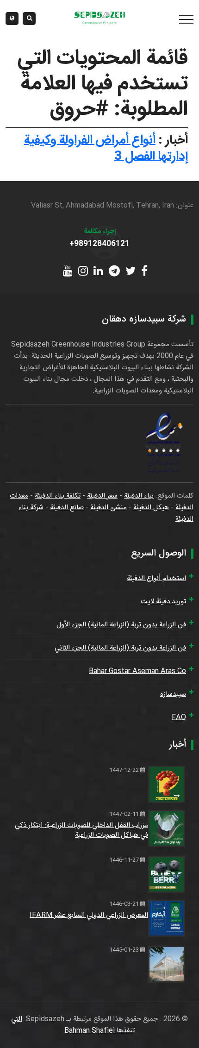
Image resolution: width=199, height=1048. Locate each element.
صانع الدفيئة (67, 507)
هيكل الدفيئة (151, 507)
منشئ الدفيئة (108, 507)
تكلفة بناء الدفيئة (58, 496)
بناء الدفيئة (139, 496)
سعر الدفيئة (102, 496)
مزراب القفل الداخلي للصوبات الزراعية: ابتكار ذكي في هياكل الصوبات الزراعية (81, 830)
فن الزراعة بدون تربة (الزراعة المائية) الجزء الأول (121, 625)
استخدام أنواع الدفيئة (156, 578)
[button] (12, 18)
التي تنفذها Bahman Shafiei (73, 1024)
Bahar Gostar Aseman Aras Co (137, 671)
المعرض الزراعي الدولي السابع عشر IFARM (89, 915)
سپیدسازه (173, 694)
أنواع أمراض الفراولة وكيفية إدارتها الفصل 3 (106, 148)
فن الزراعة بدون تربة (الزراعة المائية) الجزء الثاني (120, 648)
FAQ (179, 717)
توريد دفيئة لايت (163, 601)
